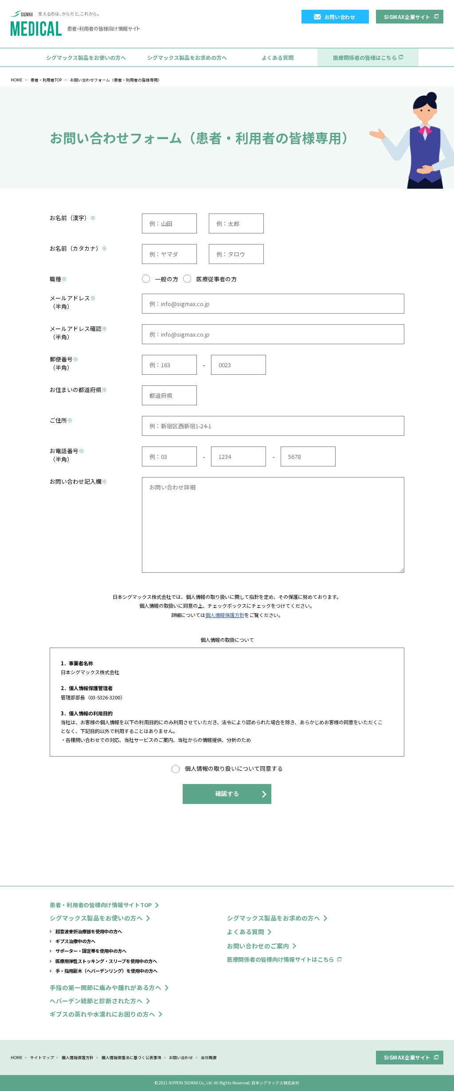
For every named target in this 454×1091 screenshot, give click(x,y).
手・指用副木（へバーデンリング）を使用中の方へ (106, 970)
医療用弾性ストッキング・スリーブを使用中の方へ (106, 961)
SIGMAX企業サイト (407, 16)
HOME (16, 80)
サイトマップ (42, 1057)
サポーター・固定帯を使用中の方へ (90, 950)
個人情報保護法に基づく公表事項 (131, 1057)
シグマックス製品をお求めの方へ (187, 57)
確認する (227, 793)
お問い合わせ (340, 16)
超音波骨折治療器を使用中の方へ (88, 931)
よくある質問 (278, 57)
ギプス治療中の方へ (75, 941)
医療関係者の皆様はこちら (365, 57)
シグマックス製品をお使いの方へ (86, 57)
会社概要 (209, 1057)
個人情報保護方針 (224, 614)
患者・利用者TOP (46, 80)
